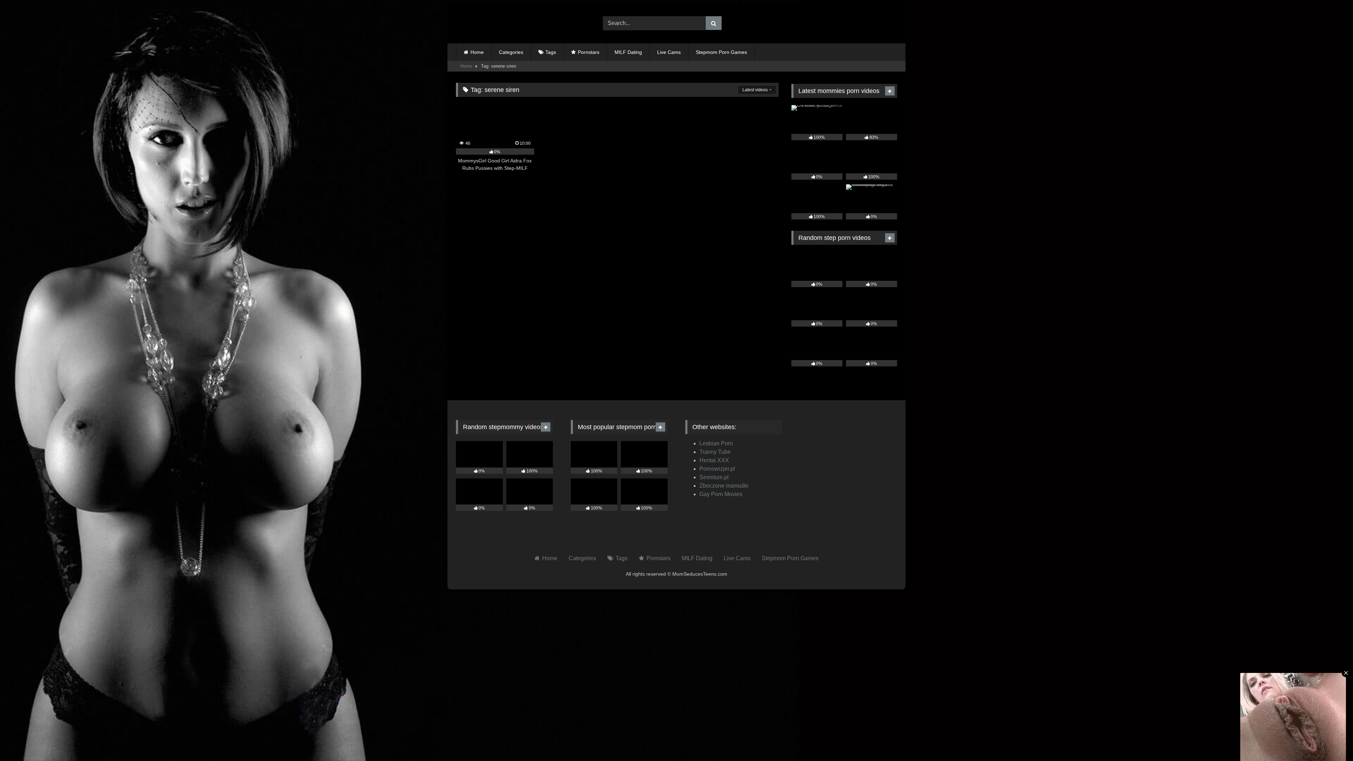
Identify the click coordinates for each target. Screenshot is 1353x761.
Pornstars (588, 52)
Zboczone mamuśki (723, 486)
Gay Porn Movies (720, 494)
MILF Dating (628, 52)
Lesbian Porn (716, 443)
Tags (550, 52)
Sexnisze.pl (714, 477)
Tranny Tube (715, 452)
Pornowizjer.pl (717, 469)
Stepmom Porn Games (721, 52)
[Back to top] (1331, 740)
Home (477, 52)
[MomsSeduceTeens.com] (500, 23)
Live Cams (669, 52)
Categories (511, 52)
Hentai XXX (714, 460)
